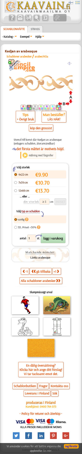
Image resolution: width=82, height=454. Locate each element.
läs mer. (47, 451)
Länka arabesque (40, 257)
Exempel (24, 36)
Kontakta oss (59, 386)
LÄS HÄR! (54, 119)
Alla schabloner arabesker (38, 281)
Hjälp (38, 36)
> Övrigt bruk (25, 119)
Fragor (43, 386)
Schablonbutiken (25, 386)
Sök (54, 393)
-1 (26, 271)
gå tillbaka (43, 271)
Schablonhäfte (14, 29)
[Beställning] (28, 20)
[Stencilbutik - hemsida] (37, 12)
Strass (35, 29)
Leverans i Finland (37, 393)
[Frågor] (12, 20)
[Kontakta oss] (20, 20)
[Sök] (36, 20)
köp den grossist (41, 128)
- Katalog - (8, 36)
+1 (55, 271)
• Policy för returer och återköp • (41, 413)
